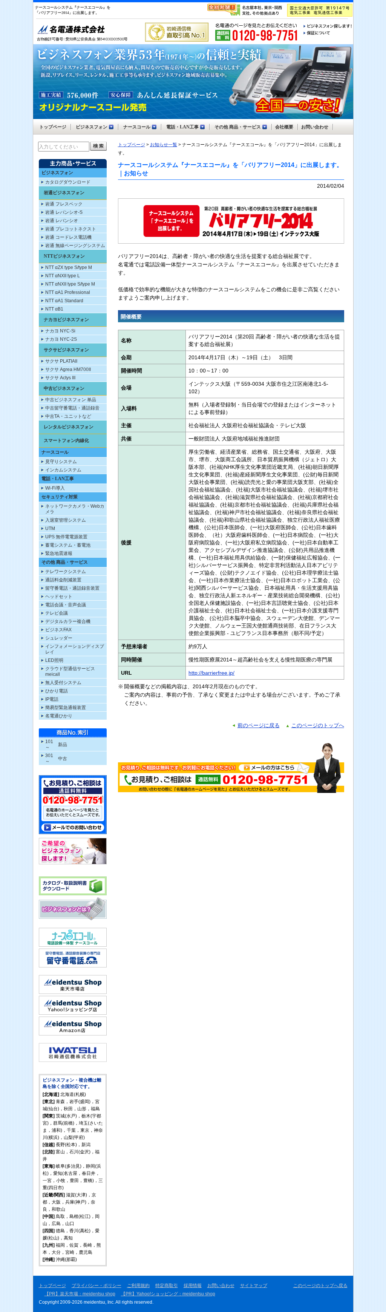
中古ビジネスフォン (64, 388)
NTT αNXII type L (62, 275)
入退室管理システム (65, 520)
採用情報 (193, 1285)
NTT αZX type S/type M (68, 267)
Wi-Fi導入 (55, 488)
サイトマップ (253, 1285)
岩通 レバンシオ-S (64, 212)
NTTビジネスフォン (64, 256)
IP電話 (51, 699)
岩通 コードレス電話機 (68, 237)
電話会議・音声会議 (65, 604)
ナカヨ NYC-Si (60, 331)
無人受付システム (63, 682)
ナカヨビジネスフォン (66, 319)
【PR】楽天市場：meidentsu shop (79, 1294)
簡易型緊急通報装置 (65, 707)
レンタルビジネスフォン (68, 427)
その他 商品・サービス (64, 562)
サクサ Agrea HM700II (68, 369)
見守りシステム (61, 461)
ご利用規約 (138, 1285)
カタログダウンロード (67, 182)
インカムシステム (63, 470)
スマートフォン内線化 (66, 440)
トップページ (131, 144)
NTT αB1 (54, 309)
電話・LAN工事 (57, 478)
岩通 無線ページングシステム (75, 245)
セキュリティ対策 (59, 496)
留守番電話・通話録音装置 (72, 588)
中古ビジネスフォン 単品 (70, 399)
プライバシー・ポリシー (96, 1285)
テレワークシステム (65, 571)
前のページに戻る (258, 725)
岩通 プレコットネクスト (70, 229)
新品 (62, 744)
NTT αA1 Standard (64, 300)
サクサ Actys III (60, 377)
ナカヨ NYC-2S (61, 339)
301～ (49, 758)
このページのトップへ (317, 725)
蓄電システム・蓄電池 (67, 545)
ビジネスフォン (57, 172)
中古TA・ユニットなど (68, 416)
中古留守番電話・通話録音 (72, 408)
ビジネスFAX (58, 629)
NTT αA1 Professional (67, 292)
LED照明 (54, 660)
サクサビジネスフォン (66, 349)
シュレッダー (58, 638)
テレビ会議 (56, 613)
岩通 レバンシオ (61, 220)
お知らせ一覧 (163, 144)
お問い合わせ (220, 1285)
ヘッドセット (58, 596)
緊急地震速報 (58, 553)
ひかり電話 (56, 691)
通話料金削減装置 (63, 580)
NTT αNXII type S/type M (70, 284)
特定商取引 (166, 1285)
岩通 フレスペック (64, 204)
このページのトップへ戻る (320, 1285)
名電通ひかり (58, 716)
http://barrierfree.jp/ (211, 673)
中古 (62, 758)
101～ (49, 744)
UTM (50, 528)
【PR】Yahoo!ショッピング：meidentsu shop (168, 1294)
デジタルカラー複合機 (67, 621)
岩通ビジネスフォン (64, 192)
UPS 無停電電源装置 (66, 536)
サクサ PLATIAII (61, 361)
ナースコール (55, 452)
